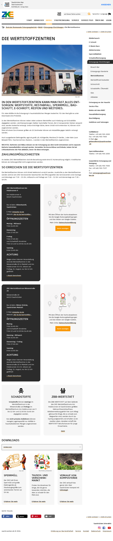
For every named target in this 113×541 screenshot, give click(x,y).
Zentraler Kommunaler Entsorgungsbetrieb (21, 27)
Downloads (8, 447)
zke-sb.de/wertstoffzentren (22, 214)
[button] (7, 516)
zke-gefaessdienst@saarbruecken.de (100, 141)
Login (108, 20)
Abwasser (39, 20)
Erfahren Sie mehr (11, 501)
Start (29, 20)
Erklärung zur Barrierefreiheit (62, 531)
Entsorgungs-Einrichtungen (54, 27)
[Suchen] (89, 14)
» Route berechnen (14, 275)
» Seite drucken (105, 32)
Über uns (99, 20)
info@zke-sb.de (18, 212)
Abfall (49, 20)
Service (75, 20)
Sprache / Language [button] (100, 14)
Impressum (107, 531)
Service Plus (87, 20)
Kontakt (86, 531)
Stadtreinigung (62, 20)
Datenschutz (96, 531)
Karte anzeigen (63, 228)
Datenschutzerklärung (67, 222)
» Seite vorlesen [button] (92, 32)
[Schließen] (1, 4)
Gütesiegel (64, 490)
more (63, 431)
